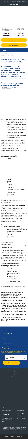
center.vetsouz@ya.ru (22, 417)
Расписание (22, 371)
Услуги (10, 371)
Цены (15, 371)
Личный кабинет (14, 45)
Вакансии (23, 374)
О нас (4, 371)
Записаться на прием (14, 40)
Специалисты (6, 374)
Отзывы (14, 376)
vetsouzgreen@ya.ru (7, 418)
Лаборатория (15, 374)
